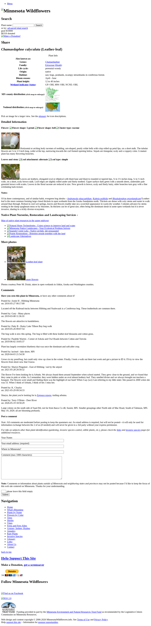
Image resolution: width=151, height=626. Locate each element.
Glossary (11, 539)
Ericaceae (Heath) (53, 65)
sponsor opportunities (48, 622)
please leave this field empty (19, 491)
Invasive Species (15, 536)
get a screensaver (34, 564)
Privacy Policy (101, 619)
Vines (9, 523)
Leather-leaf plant (34, 261)
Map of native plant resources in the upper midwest (25, 220)
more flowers (32, 279)
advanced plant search (17, 28)
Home (10, 507)
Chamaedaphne (52, 62)
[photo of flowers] (10, 148)
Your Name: (7, 437)
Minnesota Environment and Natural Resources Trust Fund (74, 612)
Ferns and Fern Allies (17, 525)
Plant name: (6, 25)
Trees (9, 518)
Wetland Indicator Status (22, 84)
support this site (13, 622)
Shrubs (10, 520)
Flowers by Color (15, 515)
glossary (42, 116)
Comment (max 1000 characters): (16, 455)
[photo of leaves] (10, 179)
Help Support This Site (18, 558)
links (119, 430)
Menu (10, 3)
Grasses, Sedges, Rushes (18, 528)
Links (9, 541)
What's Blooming (15, 510)
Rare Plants (12, 533)
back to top (6, 552)
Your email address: (10, 443)
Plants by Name (14, 512)
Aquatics (11, 531)
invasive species (133, 430)
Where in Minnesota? (11, 449)
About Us (11, 544)
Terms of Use (83, 619)
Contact (10, 547)
